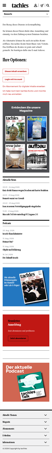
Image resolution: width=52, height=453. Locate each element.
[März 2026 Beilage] (37, 129)
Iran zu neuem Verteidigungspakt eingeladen (22, 206)
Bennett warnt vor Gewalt (14, 198)
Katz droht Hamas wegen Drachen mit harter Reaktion (25, 190)
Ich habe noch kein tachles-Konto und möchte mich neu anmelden (24, 92)
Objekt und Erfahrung (12, 250)
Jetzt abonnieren (18, 338)
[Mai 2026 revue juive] (15, 157)
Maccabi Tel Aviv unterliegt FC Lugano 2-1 (20, 214)
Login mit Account (13, 79)
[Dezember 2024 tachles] (15, 129)
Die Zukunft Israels (10, 258)
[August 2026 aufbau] (37, 157)
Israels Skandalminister (12, 234)
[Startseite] (20, 5)
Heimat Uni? (8, 242)
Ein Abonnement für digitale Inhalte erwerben (24, 86)
